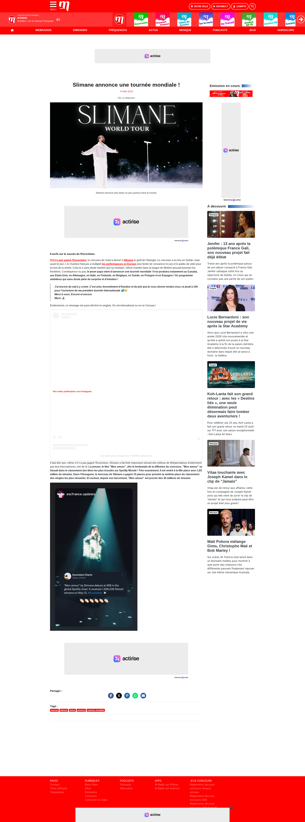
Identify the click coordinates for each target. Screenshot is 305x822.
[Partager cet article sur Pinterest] (126, 697)
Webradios (43, 30)
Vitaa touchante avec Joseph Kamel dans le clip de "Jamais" (227, 476)
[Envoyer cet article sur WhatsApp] (134, 697)
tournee (54, 710)
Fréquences (118, 30)
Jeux (252, 30)
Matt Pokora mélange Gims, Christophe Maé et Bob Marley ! (229, 546)
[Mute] (58, 19)
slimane (63, 710)
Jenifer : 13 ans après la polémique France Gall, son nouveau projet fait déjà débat (228, 250)
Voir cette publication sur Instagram (72, 391)
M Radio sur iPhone (166, 784)
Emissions (80, 30)
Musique (185, 30)
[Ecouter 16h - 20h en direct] (231, 93)
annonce (81, 710)
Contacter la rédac (96, 799)
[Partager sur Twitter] (118, 697)
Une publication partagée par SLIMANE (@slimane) (126, 455)
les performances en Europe (119, 264)
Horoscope (286, 30)
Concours (91, 796)
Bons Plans (91, 784)
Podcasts (220, 30)
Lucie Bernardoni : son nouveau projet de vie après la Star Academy (228, 321)
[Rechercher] (252, 6)
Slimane (129, 260)
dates (72, 710)
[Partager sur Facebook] (110, 697)
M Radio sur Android (167, 788)
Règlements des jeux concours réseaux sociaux (202, 788)
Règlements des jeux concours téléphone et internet (203, 807)
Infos (88, 788)
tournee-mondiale (96, 710)
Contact (55, 784)
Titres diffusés (58, 788)
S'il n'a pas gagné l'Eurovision (68, 260)
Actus (153, 30)
